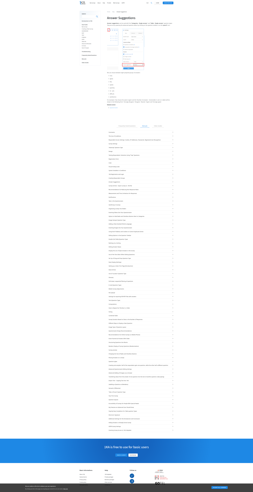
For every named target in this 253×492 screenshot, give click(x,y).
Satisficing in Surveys (114, 205)
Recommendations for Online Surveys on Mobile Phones (124, 335)
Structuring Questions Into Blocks (118, 342)
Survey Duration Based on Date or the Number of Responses (126, 319)
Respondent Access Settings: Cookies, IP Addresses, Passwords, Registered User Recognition (135, 140)
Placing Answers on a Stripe (116, 357)
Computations (113, 304)
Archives (84, 45)
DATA (83, 39)
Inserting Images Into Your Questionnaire (120, 228)
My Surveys (92, 3)
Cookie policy (83, 482)
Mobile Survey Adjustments (116, 289)
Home (108, 12)
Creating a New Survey (87, 29)
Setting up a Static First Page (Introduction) (121, 266)
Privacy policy (83, 479)
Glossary (111, 277)
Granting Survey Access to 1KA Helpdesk (120, 430)
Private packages (109, 477)
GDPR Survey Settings (115, 426)
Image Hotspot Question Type (117, 220)
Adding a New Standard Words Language (120, 224)
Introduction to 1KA (87, 21)
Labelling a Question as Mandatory (118, 384)
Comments (112, 132)
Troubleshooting (86, 51)
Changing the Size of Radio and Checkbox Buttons (123, 354)
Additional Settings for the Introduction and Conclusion (124, 419)
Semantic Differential (114, 388)
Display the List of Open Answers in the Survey (122, 250)
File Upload (112, 292)
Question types (113, 361)
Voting (110, 312)
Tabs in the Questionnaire (116, 201)
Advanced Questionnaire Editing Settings (120, 369)
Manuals (84, 59)
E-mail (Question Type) (115, 285)
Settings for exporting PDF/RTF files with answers (122, 296)
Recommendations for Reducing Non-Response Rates (124, 189)
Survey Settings (113, 144)
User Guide (84, 24)
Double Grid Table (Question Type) (118, 239)
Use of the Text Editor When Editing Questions (122, 254)
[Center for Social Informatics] (164, 477)
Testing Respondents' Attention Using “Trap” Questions (124, 155)
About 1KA (82, 474)
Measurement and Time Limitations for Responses (123, 193)
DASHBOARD (85, 31)
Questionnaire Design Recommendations (120, 331)
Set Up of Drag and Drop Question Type (120, 258)
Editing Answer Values (115, 247)
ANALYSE (84, 41)
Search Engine (85, 48)
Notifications (112, 197)
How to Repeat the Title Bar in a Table (119, 308)
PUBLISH (84, 37)
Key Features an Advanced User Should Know (121, 407)
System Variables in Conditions (117, 170)
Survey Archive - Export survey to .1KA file (120, 186)
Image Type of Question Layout (117, 327)
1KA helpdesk (108, 474)
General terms (83, 477)
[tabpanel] (140, 281)
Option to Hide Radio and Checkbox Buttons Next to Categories (126, 216)
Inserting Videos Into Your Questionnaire (120, 212)
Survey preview (113, 350)
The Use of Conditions (115, 136)
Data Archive (112, 270)
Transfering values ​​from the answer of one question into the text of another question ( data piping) (136, 377)
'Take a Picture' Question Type (117, 392)
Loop (110, 163)
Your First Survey (113, 396)
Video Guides (85, 62)
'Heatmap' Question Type (116, 147)
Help (104, 3)
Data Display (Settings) (115, 262)
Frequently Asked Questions (89, 55)
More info (65, 488)
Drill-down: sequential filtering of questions (121, 281)
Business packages (109, 479)
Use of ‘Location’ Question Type (117, 273)
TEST (83, 35)
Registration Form (114, 159)
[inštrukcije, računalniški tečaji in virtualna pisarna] (164, 483)
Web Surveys (116, 3)
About (99, 3)
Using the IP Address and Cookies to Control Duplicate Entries (126, 231)
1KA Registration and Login (116, 174)
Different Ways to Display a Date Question (120, 323)
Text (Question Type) (114, 300)
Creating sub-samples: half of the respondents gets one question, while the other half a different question (138, 365)
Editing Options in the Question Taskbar (120, 235)
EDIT (83, 33)
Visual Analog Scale (114, 166)
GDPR (123, 3)
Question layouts (113, 399)
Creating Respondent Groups (117, 178)
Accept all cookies (219, 487)
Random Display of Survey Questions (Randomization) (124, 346)
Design (111, 151)
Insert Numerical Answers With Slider (119, 338)
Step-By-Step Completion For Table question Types (123, 411)
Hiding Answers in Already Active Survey (120, 422)
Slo (148, 3)
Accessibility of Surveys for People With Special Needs (124, 403)
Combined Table (113, 315)
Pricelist (109, 3)
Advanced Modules (86, 43)
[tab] (127, 126)
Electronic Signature (114, 415)
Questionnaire (114, 107)
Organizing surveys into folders (117, 208)
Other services (108, 482)
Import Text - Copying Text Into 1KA (119, 380)
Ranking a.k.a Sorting (115, 243)
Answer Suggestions (114, 182)
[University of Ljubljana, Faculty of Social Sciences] (164, 471)
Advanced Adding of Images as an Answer (120, 373)
